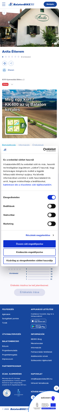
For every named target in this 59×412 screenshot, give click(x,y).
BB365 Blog (36, 339)
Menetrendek (37, 343)
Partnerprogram (11, 366)
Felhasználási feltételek (41, 352)
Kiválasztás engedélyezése (29, 252)
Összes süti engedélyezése (29, 244)
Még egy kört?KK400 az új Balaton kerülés (25, 104)
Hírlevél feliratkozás (40, 383)
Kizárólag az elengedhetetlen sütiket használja (29, 260)
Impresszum (7, 359)
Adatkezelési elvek (39, 356)
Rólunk (5, 346)
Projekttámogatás (9, 355)
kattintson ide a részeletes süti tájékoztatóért (27, 184)
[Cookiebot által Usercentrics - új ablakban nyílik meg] (43, 150)
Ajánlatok (6, 314)
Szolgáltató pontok (10, 318)
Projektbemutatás (9, 350)
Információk (38, 334)
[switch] (52, 206)
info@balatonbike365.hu (41, 379)
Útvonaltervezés (11, 334)
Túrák (4, 323)
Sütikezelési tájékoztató (41, 360)
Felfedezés (8, 309)
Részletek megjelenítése (38, 235)
